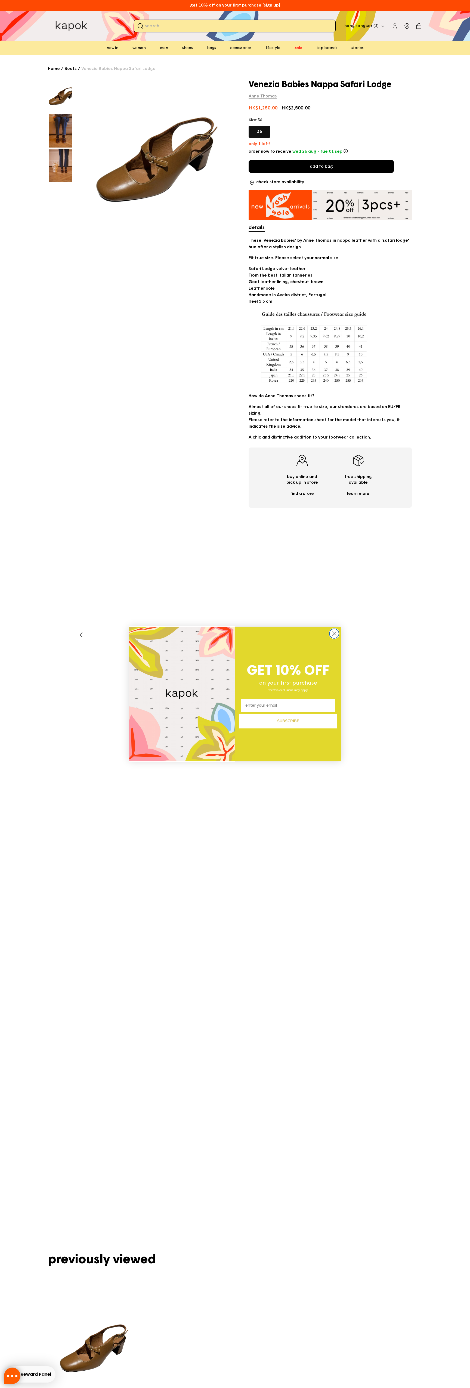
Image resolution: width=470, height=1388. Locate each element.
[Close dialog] (334, 633)
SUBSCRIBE (288, 721)
